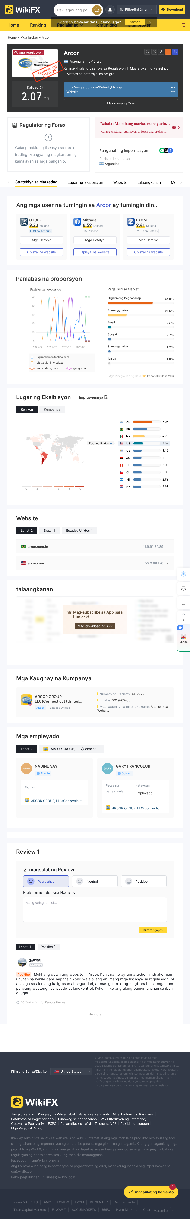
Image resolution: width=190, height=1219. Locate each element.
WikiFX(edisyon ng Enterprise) (123, 1119)
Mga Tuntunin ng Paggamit (133, 1114)
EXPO (52, 1123)
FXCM (79, 1202)
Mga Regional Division (27, 1128)
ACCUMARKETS (84, 1210)
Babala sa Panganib (94, 1114)
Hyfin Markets (126, 1210)
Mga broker (29, 37)
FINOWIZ (59, 1210)
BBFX (106, 1210)
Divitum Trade (124, 1202)
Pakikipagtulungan (134, 1123)
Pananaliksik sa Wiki (75, 1123)
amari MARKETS (25, 1202)
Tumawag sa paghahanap (77, 1119)
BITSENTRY (99, 1202)
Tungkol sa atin (22, 1114)
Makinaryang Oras (121, 103)
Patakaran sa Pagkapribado (32, 1119)
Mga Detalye (41, 240)
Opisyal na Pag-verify (27, 1123)
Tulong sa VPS (106, 1123)
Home (12, 37)
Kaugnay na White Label (56, 1114)
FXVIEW (63, 1202)
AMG (47, 1202)
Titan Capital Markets (29, 1210)
